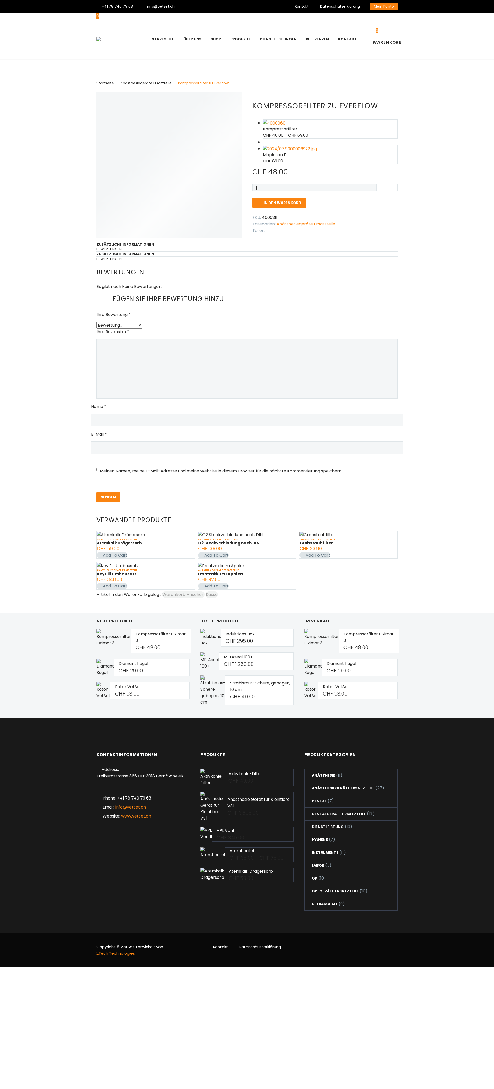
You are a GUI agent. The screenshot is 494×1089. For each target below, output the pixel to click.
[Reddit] (308, 229)
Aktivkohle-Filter (245, 774)
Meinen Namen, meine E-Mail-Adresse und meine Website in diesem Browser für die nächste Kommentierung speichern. (221, 471)
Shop (216, 39)
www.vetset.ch (136, 816)
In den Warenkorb (279, 202)
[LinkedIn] (300, 229)
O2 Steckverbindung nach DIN (229, 543)
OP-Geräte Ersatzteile (335, 891)
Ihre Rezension (112, 332)
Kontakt (302, 6)
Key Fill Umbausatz (116, 574)
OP (314, 878)
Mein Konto (384, 6)
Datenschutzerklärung (340, 6)
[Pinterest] (218, 6)
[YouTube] (226, 6)
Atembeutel (242, 851)
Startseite (163, 39)
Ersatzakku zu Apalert (221, 574)
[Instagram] (211, 6)
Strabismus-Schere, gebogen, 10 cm (260, 686)
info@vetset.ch (161, 6)
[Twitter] (203, 6)
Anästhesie (323, 775)
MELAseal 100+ (238, 657)
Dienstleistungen (278, 39)
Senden (108, 497)
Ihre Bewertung (113, 315)
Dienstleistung (328, 826)
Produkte (240, 39)
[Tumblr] (293, 229)
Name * (98, 406)
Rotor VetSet (128, 687)
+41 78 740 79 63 (117, 6)
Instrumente (325, 852)
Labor (318, 865)
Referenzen (317, 39)
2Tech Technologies (115, 953)
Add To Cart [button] (115, 555)
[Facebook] (195, 6)
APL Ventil (226, 830)
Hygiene (320, 839)
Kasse (212, 595)
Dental (319, 801)
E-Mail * (99, 434)
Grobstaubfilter (316, 543)
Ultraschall (325, 904)
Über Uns (192, 39)
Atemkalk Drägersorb (119, 543)
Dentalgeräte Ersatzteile (339, 813)
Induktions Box (240, 634)
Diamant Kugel (133, 663)
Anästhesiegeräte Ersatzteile (146, 83)
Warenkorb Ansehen (183, 595)
